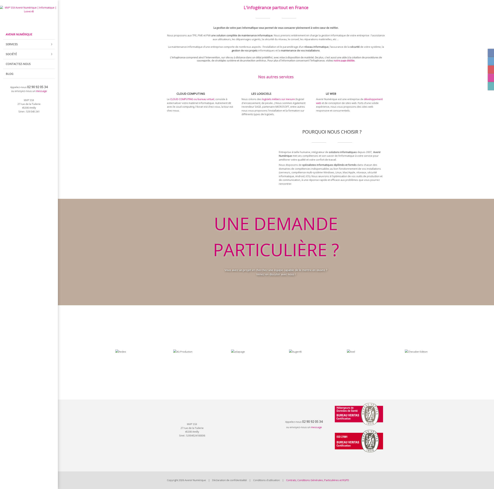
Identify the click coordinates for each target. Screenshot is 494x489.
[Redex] (111, 352)
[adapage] (227, 352)
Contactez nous (276, 287)
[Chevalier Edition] (401, 352)
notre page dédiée (344, 60)
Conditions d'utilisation (266, 480)
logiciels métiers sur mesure (278, 99)
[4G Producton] (169, 352)
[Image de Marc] (459, 352)
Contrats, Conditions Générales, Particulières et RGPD (317, 480)
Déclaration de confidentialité (229, 480)
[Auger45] (285, 352)
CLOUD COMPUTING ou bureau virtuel (192, 99)
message (41, 91)
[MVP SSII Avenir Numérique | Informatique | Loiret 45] (29, 9)
